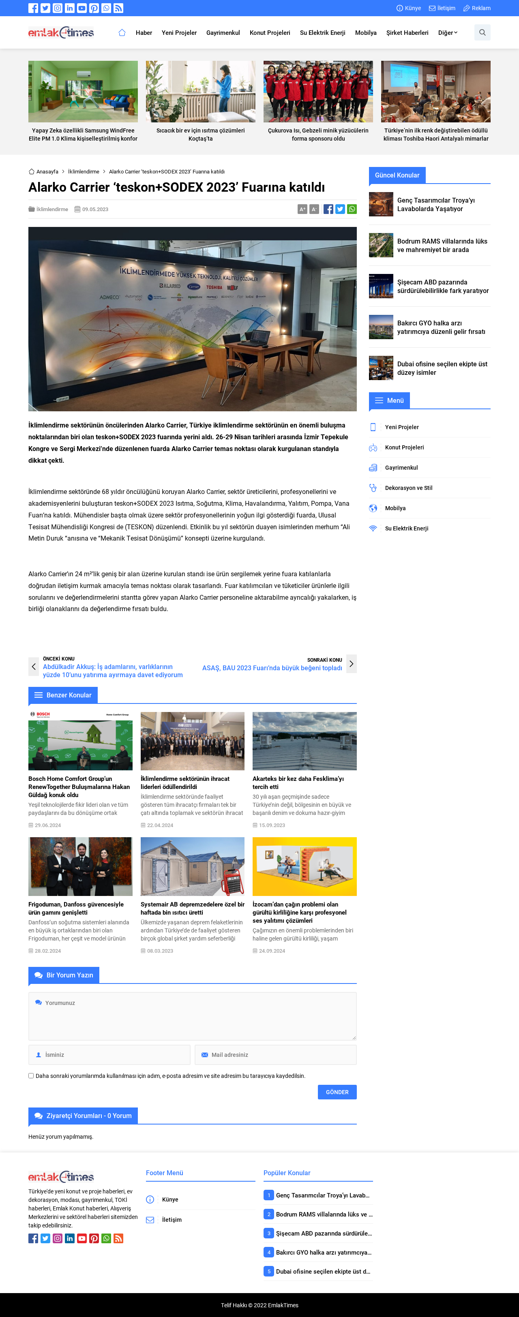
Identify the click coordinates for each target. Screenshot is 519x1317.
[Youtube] (82, 8)
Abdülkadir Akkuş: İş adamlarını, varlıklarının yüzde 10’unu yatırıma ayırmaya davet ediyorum (113, 670)
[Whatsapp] (106, 8)
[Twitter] (45, 8)
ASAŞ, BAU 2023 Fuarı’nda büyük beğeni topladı (272, 667)
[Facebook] (33, 8)
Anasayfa (47, 171)
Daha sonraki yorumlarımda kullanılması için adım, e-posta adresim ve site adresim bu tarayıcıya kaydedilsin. (171, 1076)
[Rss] (118, 8)
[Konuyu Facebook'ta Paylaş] (328, 209)
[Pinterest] (94, 8)
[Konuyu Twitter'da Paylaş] (340, 209)
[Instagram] (57, 8)
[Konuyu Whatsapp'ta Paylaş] (352, 209)
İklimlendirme (83, 171)
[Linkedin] (70, 8)
